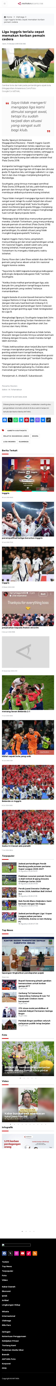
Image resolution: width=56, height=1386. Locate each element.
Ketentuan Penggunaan (14, 1336)
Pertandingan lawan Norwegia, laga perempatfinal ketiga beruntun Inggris (22, 536)
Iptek (4, 1296)
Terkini (5, 1262)
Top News (7, 930)
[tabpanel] (28, 1058)
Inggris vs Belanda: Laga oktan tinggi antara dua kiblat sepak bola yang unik (27, 755)
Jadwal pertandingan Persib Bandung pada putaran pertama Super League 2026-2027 (34, 866)
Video (5, 1081)
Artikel (5, 1300)
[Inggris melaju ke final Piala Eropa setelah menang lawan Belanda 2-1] (28, 692)
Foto (4, 1035)
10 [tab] (45, 1124)
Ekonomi (6, 1291)
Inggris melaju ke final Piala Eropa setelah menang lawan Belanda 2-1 (24, 710)
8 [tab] (37, 1124)
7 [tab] (34, 1124)
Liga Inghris (9, 442)
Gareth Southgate (17, 431)
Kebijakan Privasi (10, 1341)
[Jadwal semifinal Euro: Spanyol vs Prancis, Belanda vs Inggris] (28, 782)
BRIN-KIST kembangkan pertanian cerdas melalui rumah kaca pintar (27, 1069)
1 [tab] (20, 1078)
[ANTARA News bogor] (30, 3)
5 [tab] (36, 1078)
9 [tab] (41, 1124)
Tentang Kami (9, 1345)
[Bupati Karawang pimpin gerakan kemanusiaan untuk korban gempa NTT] (9, 984)
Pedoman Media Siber (13, 1350)
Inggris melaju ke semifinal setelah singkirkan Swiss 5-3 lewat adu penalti (26, 844)
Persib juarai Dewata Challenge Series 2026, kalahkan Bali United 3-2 (35, 891)
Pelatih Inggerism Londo (16, 436)
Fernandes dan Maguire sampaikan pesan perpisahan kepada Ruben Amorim (24, 626)
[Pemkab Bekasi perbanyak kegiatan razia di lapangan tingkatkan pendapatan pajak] (28, 954)
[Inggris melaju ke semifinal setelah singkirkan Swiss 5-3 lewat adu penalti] (28, 827)
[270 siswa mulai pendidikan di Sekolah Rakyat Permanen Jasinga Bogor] (9, 1012)
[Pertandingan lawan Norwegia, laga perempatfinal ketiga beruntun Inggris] (28, 519)
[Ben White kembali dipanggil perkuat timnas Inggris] (28, 564)
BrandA (5, 1354)
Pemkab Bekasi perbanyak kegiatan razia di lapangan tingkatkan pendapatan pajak (25, 971)
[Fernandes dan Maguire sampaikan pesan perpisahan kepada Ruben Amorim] (28, 608)
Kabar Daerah (8, 1287)
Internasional (8, 1316)
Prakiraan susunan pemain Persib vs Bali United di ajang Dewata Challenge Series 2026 (34, 879)
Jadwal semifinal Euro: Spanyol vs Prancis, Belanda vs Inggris (24, 799)
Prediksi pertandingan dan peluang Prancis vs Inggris (26, 491)
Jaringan (6, 1332)
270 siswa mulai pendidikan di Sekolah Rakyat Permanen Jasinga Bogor (35, 1011)
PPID (4, 1368)
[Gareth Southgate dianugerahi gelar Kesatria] (25, 652)
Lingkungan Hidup (11, 1305)
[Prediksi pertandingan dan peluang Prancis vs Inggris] (28, 474)
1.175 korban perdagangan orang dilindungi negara (26, 1222)
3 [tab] (28, 1078)
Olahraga (20, 17)
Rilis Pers (6, 1325)
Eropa (35, 436)
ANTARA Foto (9, 1359)
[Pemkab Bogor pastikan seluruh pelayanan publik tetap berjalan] (9, 1024)
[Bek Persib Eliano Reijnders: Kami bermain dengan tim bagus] (9, 905)
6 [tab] (30, 1124)
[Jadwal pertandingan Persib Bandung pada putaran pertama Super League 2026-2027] (9, 867)
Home (9, 17)
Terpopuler (8, 856)
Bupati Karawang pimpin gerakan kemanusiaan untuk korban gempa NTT (34, 983)
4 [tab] (32, 1078)
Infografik (7, 1127)
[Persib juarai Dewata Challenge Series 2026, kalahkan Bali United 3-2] (9, 892)
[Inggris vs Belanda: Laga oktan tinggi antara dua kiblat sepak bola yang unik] (28, 737)
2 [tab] (24, 1078)
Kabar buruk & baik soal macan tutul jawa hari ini (25, 1115)
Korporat (6, 1363)
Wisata (5, 1311)
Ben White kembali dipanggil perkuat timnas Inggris (25, 581)
